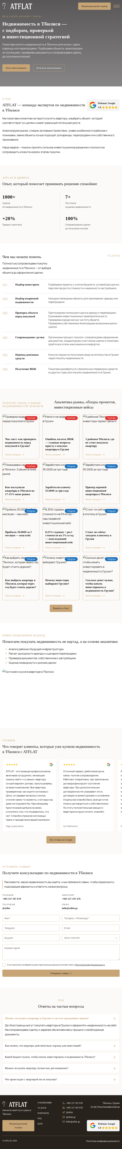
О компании (44, 1103)
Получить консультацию (49, 68)
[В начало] (17, 6)
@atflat (6, 908)
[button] (61, 1018)
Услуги (42, 1108)
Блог (40, 1124)
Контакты (43, 1113)
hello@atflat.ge (70, 908)
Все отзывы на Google (61, 840)
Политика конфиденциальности (103, 1141)
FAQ (39, 1118)
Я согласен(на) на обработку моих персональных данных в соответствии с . (56, 965)
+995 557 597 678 (11, 899)
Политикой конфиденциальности (90, 964)
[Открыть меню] (116, 6)
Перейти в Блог (61, 608)
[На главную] (14, 1104)
